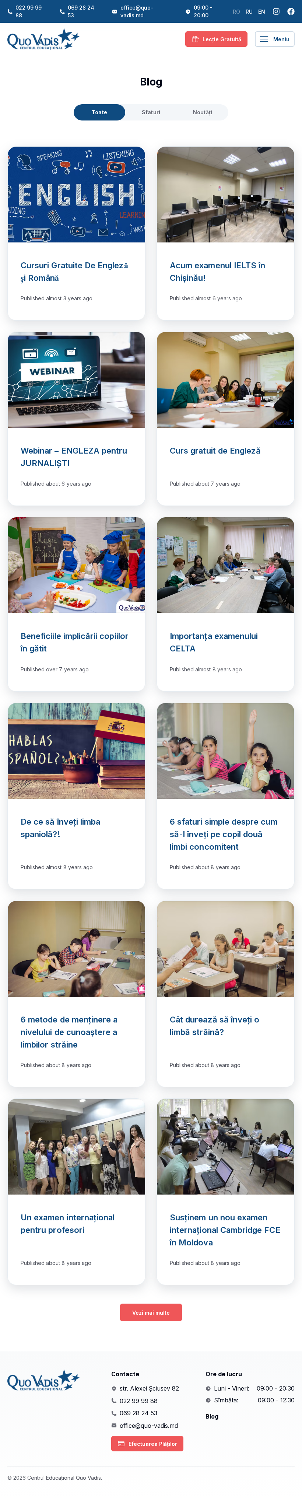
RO (236, 11)
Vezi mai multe (151, 1313)
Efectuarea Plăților (153, 1444)
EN (261, 11)
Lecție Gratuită (222, 39)
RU (249, 11)
